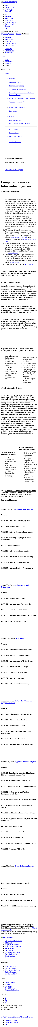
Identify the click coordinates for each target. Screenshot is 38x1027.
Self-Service (9, 9)
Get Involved (9, 24)
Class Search (9, 7)
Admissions (9, 18)
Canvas (7, 11)
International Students (12, 970)
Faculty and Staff (10, 974)
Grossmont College (11, 1020)
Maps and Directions (12, 990)
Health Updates (10, 956)
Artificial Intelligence (15, 82)
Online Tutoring (14, 133)
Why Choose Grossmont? (13, 941)
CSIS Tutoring (13, 129)
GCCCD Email (10, 988)
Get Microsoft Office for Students (19, 124)
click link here (13, 253)
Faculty (11, 116)
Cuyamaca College (11, 1022)
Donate (7, 26)
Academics (8, 16)
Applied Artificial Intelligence (25, 762)
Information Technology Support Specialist (22, 98)
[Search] (2, 32)
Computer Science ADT (16, 102)
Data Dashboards (11, 954)
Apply (7, 5)
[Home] (6, 15)
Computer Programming (16, 86)
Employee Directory (12, 944)
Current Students (10, 968)
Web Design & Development (17, 89)
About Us (8, 943)
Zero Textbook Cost (15, 120)
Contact (11, 34)
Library (7, 984)
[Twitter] (6, 1002)
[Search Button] (6, 28)
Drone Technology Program (24, 866)
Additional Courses (15, 142)
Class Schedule (10, 982)
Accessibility (9, 950)
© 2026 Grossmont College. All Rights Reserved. (17, 1017)
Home (5, 34)
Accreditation (9, 948)
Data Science (13, 111)
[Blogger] (6, 1000)
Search (18, 34)
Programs (8, 63)
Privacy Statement (11, 958)
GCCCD (8, 1024)
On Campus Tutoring (15, 136)
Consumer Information (12, 952)
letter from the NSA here (19, 238)
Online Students (10, 972)
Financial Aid (9, 20)
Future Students (10, 966)
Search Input (8, 31)
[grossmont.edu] (9, 2)
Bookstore (8, 986)
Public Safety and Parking (13, 946)
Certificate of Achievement (17, 107)
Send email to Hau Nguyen (14, 170)
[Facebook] (5, 998)
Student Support (10, 22)
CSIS (7, 74)
